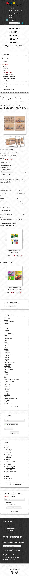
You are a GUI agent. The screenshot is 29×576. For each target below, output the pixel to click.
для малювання (10, 474)
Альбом (6, 210)
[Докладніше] (17, 292)
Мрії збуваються (9, 333)
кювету (8, 459)
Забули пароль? (9, 502)
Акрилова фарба (10, 461)
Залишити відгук (21, 214)
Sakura (6, 343)
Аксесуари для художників (10, 80)
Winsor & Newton (9, 381)
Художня (8, 457)
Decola (8, 480)
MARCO (6, 330)
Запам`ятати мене (11, 504)
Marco (7, 476)
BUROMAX (7, 367)
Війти (10, 18)
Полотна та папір (7, 72)
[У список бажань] (11, 159)
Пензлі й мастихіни (8, 74)
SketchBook (9, 462)
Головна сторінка (8, 98)
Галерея (11, 8)
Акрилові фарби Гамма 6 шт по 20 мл (14, 251)
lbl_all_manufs (15, 406)
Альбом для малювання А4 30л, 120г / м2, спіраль (14, 288)
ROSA (6, 361)
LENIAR (6, 326)
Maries (6, 383)
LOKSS (6, 391)
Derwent (6, 355)
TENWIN (6, 393)
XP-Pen (6, 371)
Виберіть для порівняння (9, 155)
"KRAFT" (11, 210)
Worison (6, 378)
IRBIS (6, 328)
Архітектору (14, 28)
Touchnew (7, 386)
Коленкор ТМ (8, 374)
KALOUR (7, 395)
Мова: (6, 306)
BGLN (6, 349)
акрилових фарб (10, 468)
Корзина (12, 20)
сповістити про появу (20, 172)
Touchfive (7, 388)
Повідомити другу (5, 162)
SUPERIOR (7, 384)
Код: (6, 426)
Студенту (14, 39)
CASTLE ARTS (8, 403)
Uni (5, 345)
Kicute (6, 325)
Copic (6, 320)
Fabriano (6, 350)
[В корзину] (17, 255)
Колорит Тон (8, 338)
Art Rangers (7, 401)
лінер (7, 473)
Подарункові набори (14, 46)
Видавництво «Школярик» (12, 379)
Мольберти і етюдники (9, 76)
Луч (5, 340)
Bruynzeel (7, 357)
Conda (6, 347)
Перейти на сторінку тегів (14, 484)
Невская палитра (9, 362)
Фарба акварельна (11, 471)
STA (5, 376)
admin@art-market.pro (9, 559)
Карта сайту (5, 565)
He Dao (6, 323)
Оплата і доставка (15, 13)
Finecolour (7, 318)
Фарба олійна (9, 456)
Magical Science (9, 321)
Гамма (6, 332)
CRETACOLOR (8, 354)
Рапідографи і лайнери (9, 78)
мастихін (8, 464)
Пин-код (6, 496)
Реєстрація (14, 511)
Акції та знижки (14, 15)
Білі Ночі (8, 451)
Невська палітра (10, 466)
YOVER (6, 390)
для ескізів (9, 449)
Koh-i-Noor (7, 352)
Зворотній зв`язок (15, 565)
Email (13, 496)
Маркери (5, 68)
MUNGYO (7, 366)
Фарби (4, 66)
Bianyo (6, 342)
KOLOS (6, 359)
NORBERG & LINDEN (10, 398)
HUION (6, 372)
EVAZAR (7, 400)
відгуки (11, 149)
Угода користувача (15, 10)
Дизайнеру (13, 32)
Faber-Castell (9, 478)
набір (7, 447)
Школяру (14, 42)
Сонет (7, 445)
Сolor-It (6, 337)
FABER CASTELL (9, 369)
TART (6, 396)
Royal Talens (8, 364)
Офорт (8, 174)
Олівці (4, 70)
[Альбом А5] (14, 123)
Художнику (14, 35)
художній (8, 452)
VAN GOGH (9, 469)
